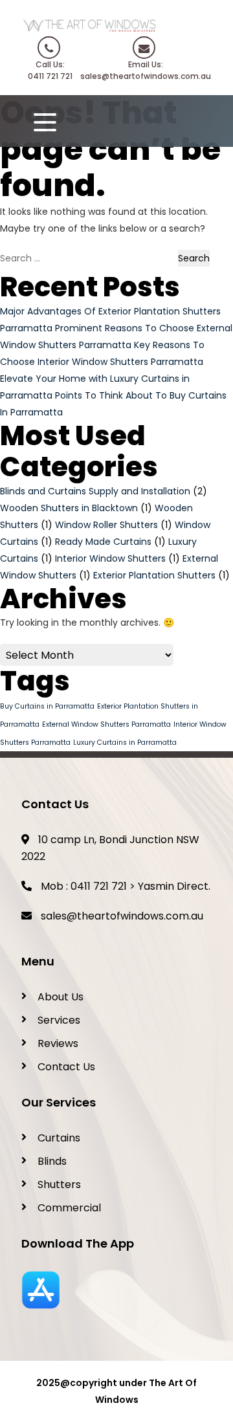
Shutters (59, 1184)
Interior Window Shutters (110, 558)
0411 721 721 (99, 886)
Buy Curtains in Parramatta (47, 706)
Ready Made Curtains (103, 541)
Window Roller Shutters (106, 524)
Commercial (69, 1207)
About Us (60, 996)
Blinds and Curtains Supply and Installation (95, 491)
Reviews (58, 1043)
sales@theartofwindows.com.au (122, 916)
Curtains (59, 1137)
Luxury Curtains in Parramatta (125, 742)
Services (59, 1020)
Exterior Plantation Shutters (154, 575)
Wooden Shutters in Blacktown (69, 507)
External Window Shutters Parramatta (106, 724)
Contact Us (66, 1066)
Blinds (52, 1161)
